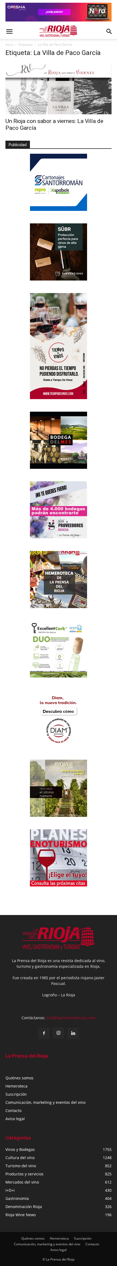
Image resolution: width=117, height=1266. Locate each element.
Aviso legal (15, 1118)
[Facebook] (43, 1033)
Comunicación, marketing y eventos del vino (45, 1102)
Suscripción (16, 1094)
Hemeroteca (16, 1086)
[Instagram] (58, 1033)
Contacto (13, 1110)
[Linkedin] (73, 1033)
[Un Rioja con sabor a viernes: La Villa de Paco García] (58, 88)
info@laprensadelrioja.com (71, 1017)
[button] (9, 31)
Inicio (9, 44)
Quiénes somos (19, 1077)
